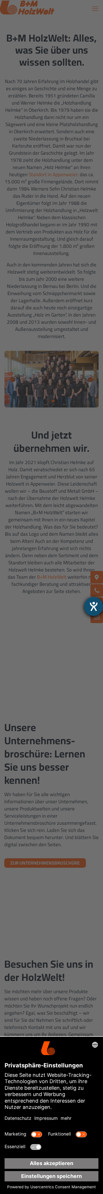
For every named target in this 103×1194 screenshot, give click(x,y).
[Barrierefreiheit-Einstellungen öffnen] (93, 606)
